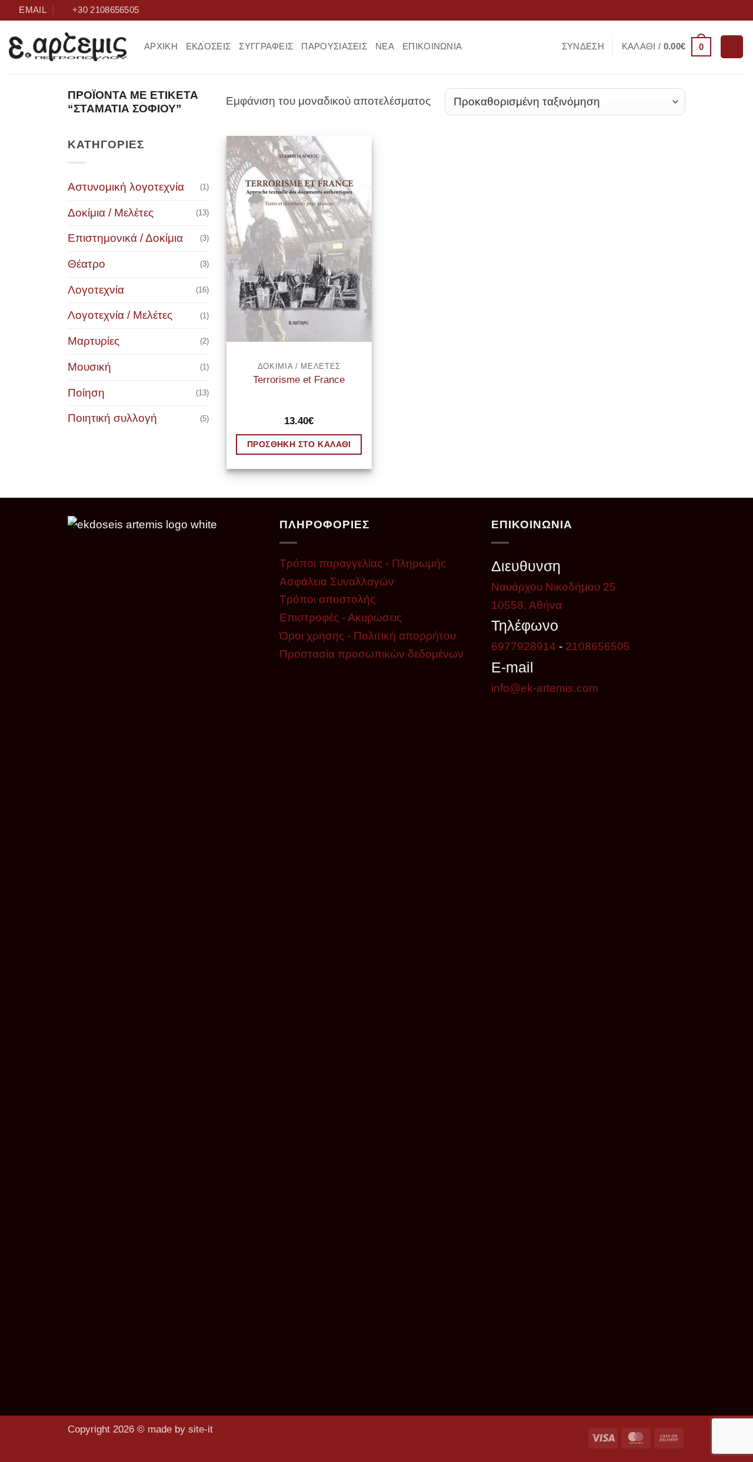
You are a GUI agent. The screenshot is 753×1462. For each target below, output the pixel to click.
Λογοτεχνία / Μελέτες (120, 315)
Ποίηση (86, 393)
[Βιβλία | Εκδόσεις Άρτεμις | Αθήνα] (67, 47)
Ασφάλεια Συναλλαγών (336, 581)
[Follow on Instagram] (710, 10)
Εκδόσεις (208, 46)
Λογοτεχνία (96, 290)
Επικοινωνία (432, 46)
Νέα (384, 46)
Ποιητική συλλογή (112, 418)
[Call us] (737, 10)
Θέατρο (86, 264)
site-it (200, 1429)
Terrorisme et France (299, 379)
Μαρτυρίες (93, 341)
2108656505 (597, 646)
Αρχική (161, 46)
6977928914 (523, 646)
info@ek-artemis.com (544, 688)
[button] (583, 47)
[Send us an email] (723, 10)
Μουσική (89, 367)
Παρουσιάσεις (334, 46)
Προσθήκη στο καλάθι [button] (299, 444)
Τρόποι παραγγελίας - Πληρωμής (362, 563)
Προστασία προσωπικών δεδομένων (371, 654)
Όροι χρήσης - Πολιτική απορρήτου (367, 636)
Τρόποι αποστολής (327, 599)
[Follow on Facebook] (696, 10)
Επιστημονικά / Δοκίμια (125, 238)
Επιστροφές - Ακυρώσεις (340, 617)
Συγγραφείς (266, 46)
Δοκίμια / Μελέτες (111, 213)
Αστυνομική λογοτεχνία (126, 187)
